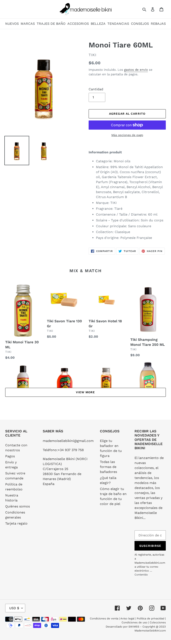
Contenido (141, 574)
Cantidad (96, 89)
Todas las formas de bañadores (108, 467)
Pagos (10, 456)
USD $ (14, 608)
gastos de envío (136, 70)
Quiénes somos (17, 506)
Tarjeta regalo (16, 523)
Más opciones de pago (127, 135)
